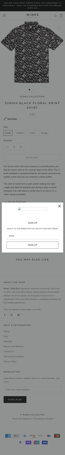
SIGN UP (32, 245)
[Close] (59, 206)
